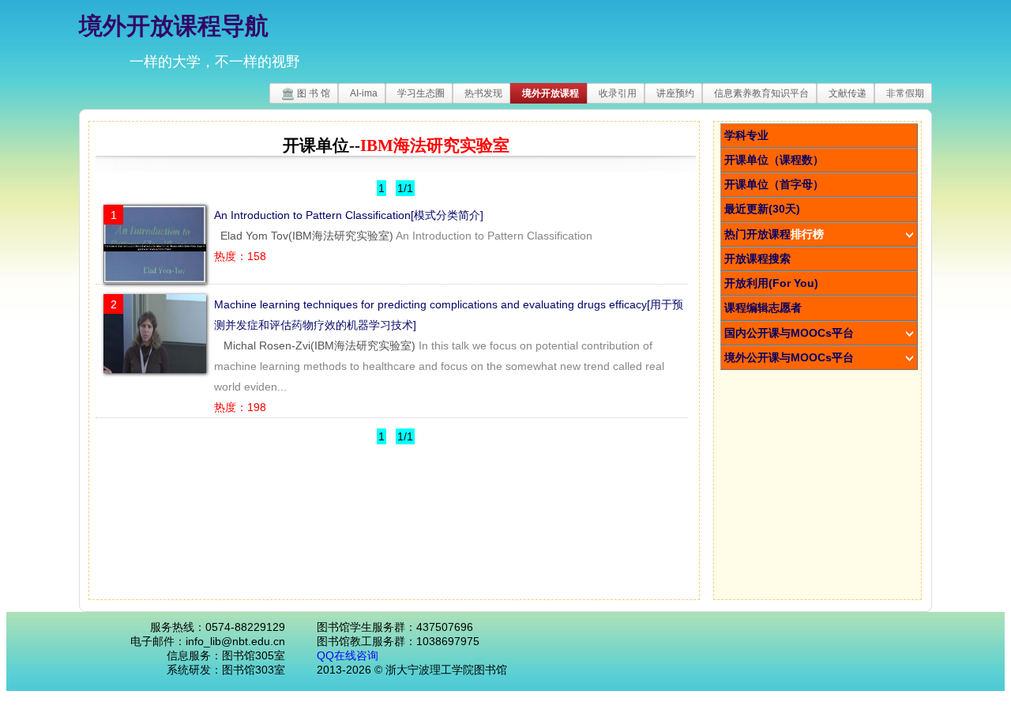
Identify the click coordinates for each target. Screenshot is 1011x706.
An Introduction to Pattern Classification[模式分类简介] (348, 215)
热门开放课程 (774, 234)
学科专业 (746, 135)
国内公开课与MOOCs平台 (789, 333)
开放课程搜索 (757, 258)
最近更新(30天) (762, 208)
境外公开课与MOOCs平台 (789, 357)
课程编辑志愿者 (763, 307)
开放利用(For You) (771, 283)
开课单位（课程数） (774, 159)
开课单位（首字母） (774, 184)
